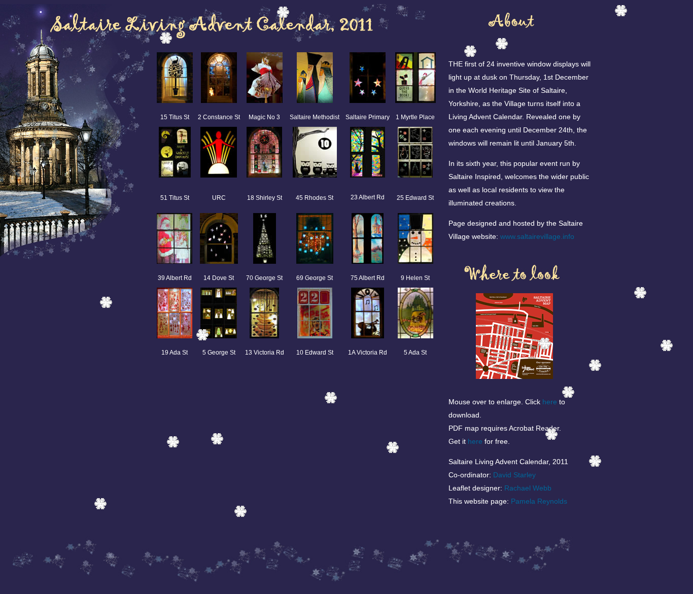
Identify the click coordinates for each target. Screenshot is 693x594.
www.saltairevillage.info (537, 236)
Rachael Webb (527, 488)
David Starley (514, 475)
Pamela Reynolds (539, 501)
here (549, 402)
